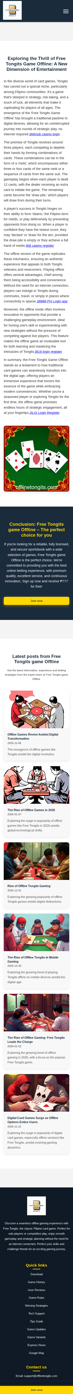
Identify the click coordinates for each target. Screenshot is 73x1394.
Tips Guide (36, 1321)
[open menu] (66, 11)
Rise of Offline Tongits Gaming (29, 886)
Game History (36, 1282)
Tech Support (36, 1313)
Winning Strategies (36, 1305)
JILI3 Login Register (45, 413)
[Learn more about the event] (36, 31)
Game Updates (36, 1329)
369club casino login (44, 134)
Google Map (36, 1353)
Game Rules (36, 1297)
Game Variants (36, 1337)
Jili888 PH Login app (52, 301)
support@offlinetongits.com (40, 1375)
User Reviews (36, 1290)
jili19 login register (48, 352)
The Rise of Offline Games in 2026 (31, 810)
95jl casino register (40, 246)
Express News (37, 1345)
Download (37, 1274)
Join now (36, 600)
